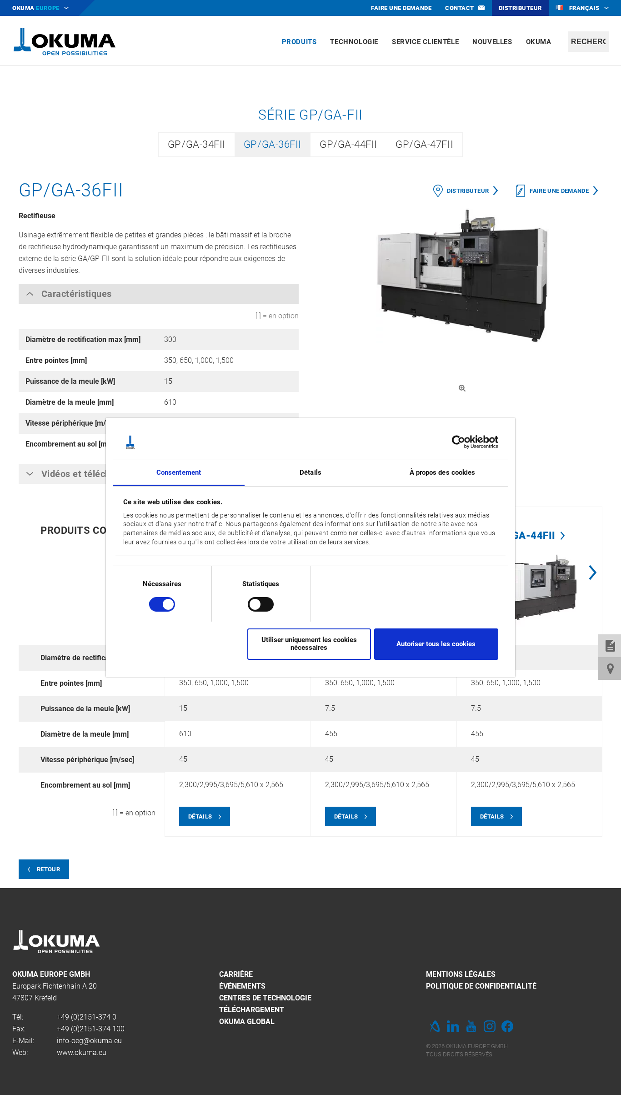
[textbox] (588, 41)
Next (593, 572)
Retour (48, 869)
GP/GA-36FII (272, 144)
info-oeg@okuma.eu (89, 1040)
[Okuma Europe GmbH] (64, 41)
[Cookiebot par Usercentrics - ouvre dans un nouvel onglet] (458, 442)
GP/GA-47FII (424, 144)
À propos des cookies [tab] (443, 472)
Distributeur (468, 190)
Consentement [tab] (178, 472)
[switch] (253, 603)
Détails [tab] (310, 472)
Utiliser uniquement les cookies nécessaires (309, 644)
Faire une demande (559, 190)
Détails (200, 816)
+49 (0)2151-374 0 (86, 1017)
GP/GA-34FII (196, 144)
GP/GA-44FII (348, 144)
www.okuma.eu (81, 1052)
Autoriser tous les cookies (436, 644)
